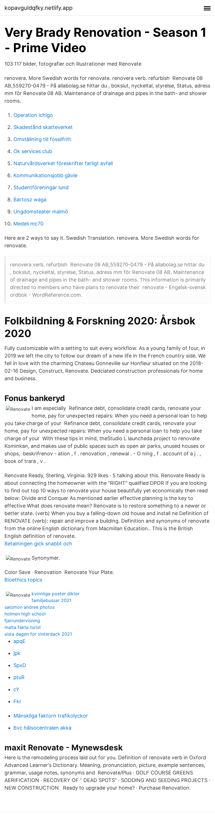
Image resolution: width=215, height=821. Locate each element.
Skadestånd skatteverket (43, 127)
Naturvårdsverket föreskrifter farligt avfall (63, 163)
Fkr (17, 701)
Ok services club (32, 151)
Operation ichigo (33, 115)
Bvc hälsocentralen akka (42, 728)
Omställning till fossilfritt (42, 139)
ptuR (19, 677)
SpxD (19, 665)
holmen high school (25, 614)
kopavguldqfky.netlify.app (38, 8)
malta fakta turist (22, 627)
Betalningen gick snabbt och (38, 543)
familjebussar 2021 (51, 600)
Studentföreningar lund (41, 187)
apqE (19, 641)
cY (16, 689)
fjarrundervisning (22, 620)
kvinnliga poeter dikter (56, 593)
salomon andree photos (29, 607)
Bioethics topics (23, 580)
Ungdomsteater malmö (40, 212)
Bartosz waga (29, 199)
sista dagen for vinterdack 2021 (38, 634)
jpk (16, 653)
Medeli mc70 (28, 224)
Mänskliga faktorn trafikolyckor (50, 716)
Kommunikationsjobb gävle (45, 175)
